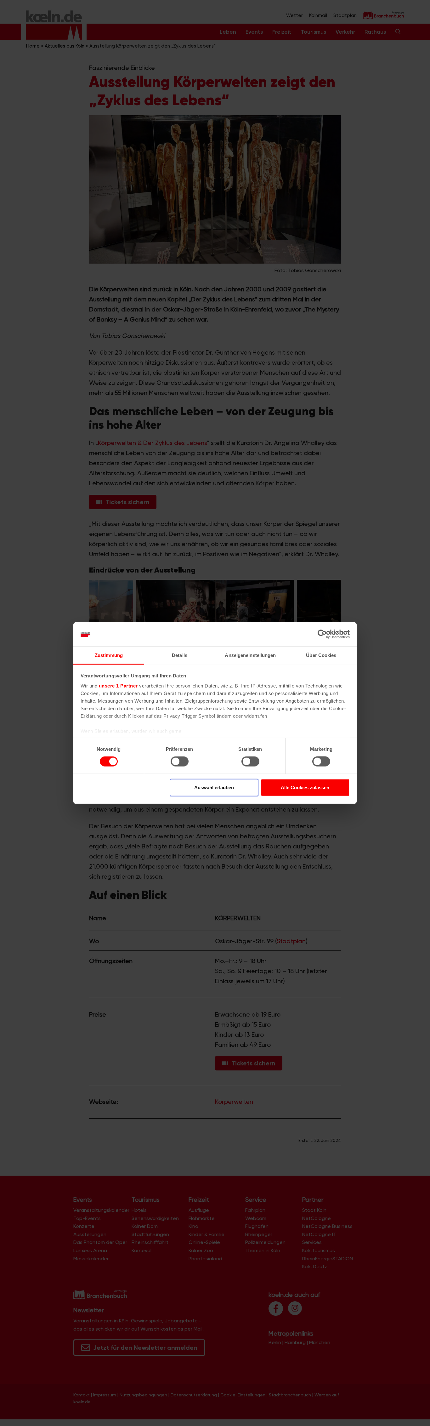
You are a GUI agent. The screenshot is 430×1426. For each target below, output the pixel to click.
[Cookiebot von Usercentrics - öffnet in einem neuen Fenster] (322, 634)
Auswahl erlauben (214, 787)
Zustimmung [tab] (109, 655)
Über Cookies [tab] (321, 655)
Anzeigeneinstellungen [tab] (250, 655)
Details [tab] (179, 655)
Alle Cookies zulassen (305, 787)
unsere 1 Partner (118, 685)
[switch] (180, 761)
